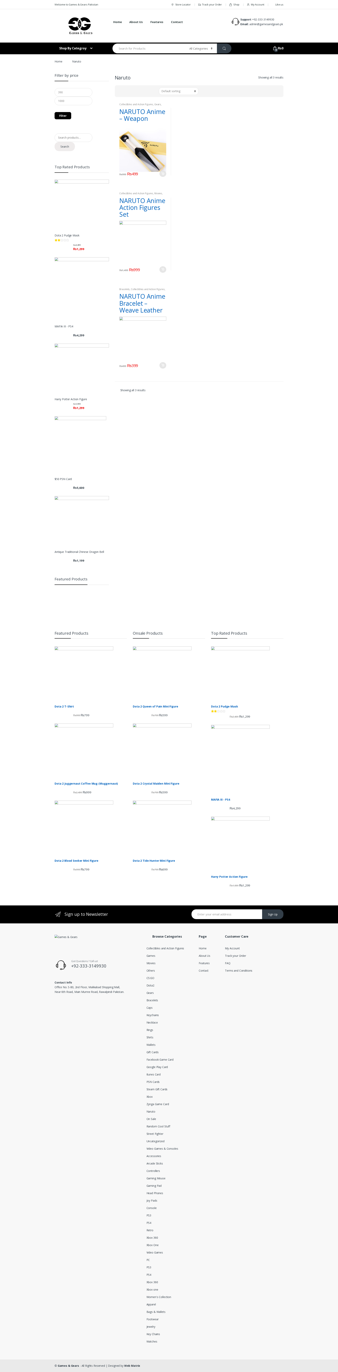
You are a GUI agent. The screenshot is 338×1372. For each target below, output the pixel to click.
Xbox (150, 1096)
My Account (257, 4)
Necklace (152, 1022)
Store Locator (183, 4)
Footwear (153, 1319)
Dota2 (150, 985)
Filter (63, 116)
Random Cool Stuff (158, 1126)
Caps (150, 1007)
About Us (136, 22)
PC (148, 1260)
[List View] (125, 91)
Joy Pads (152, 1200)
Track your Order (212, 4)
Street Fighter (155, 1134)
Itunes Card (154, 1074)
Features (156, 22)
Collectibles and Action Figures (136, 104)
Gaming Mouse (156, 1178)
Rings (150, 1030)
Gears (157, 104)
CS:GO (150, 978)
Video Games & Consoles (162, 1148)
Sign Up (273, 914)
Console (152, 1208)
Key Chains (153, 1334)
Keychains (153, 1015)
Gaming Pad (154, 1186)
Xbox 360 (152, 1237)
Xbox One (153, 1245)
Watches (152, 1341)
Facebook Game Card (160, 1059)
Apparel (151, 1304)
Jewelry (151, 1326)
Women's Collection (159, 1297)
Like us (279, 4)
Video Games (155, 1252)
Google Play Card (157, 1067)
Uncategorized (156, 1141)
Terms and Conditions (238, 970)
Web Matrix (132, 1366)
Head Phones (155, 1193)
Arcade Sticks (155, 1163)
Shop (236, 4)
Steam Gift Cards (157, 1089)
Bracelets (124, 289)
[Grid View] (120, 91)
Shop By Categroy (73, 48)
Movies (158, 193)
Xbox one (152, 1289)
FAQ (227, 963)
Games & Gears (68, 1366)
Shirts (150, 1037)
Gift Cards (153, 1052)
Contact (177, 22)
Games (151, 956)
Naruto (151, 1111)
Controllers (153, 1171)
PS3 (149, 1215)
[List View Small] (137, 91)
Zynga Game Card (158, 1104)
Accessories (154, 1156)
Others (151, 970)
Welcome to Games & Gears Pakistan (76, 4)
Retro (150, 1230)
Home (117, 22)
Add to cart (162, 173)
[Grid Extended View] (131, 91)
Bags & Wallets (156, 1312)
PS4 (149, 1223)
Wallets (151, 1045)
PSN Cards (153, 1082)
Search (64, 146)
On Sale (151, 1119)
